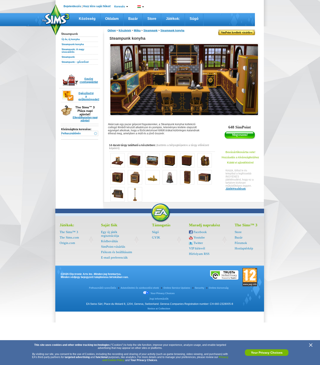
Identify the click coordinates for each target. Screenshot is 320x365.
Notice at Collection (159, 308)
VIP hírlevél (197, 248)
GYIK (156, 237)
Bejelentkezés (72, 6)
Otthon (112, 30)
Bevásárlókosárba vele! (240, 152)
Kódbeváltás (109, 241)
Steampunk (68, 57)
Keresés (119, 6)
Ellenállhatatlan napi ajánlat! (85, 119)
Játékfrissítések (236, 188)
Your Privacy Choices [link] (162, 293)
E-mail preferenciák (114, 257)
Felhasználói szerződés (103, 288)
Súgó (194, 18)
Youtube (199, 237)
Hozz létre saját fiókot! (97, 6)
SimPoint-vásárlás (113, 246)
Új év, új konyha (71, 39)
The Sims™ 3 (69, 232)
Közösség (87, 18)
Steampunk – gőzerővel (75, 62)
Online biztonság (219, 288)
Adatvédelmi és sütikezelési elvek (140, 288)
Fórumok (241, 243)
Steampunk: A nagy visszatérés (73, 50)
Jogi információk (158, 298)
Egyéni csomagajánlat (89, 80)
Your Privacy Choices (267, 352)
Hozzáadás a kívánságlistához (240, 157)
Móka (137, 30)
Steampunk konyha (73, 44)
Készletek (125, 30)
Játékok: (173, 18)
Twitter (198, 243)
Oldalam (112, 18)
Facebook (200, 232)
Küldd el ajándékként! (240, 162)
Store (151, 18)
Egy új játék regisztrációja (110, 233)
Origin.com (67, 243)
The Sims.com (69, 237)
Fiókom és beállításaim (116, 252)
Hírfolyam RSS (199, 254)
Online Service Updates (177, 288)
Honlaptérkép (244, 248)
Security (200, 288)
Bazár (133, 18)
